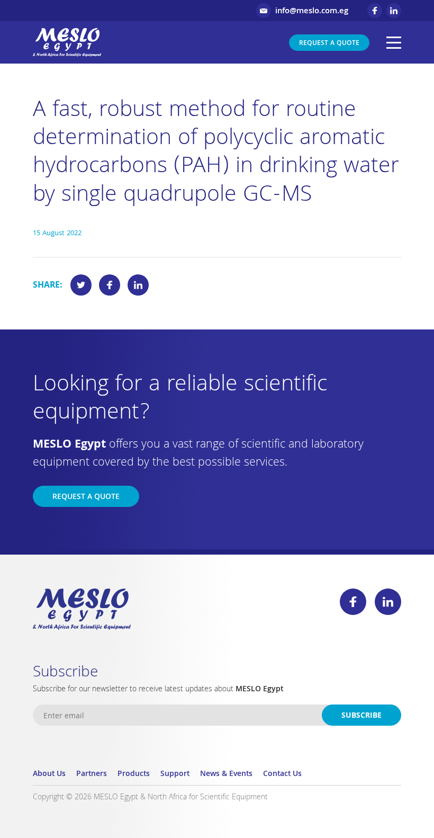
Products (133, 774)
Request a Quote (329, 43)
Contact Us (282, 774)
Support (174, 774)
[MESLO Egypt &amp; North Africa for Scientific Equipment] (67, 42)
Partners (91, 774)
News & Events (226, 774)
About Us (49, 774)
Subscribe (361, 716)
